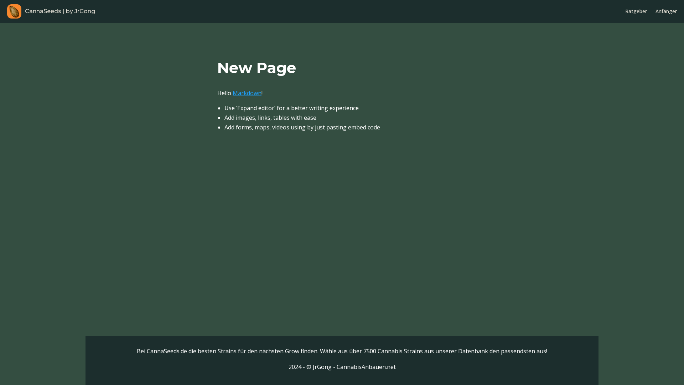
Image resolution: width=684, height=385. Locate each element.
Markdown (247, 93)
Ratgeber (636, 11)
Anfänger (666, 11)
